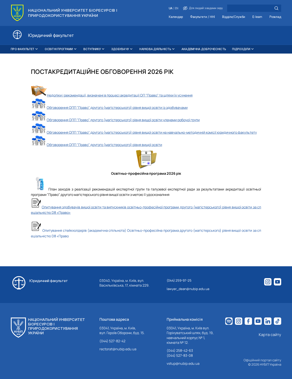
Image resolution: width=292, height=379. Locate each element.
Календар (176, 17)
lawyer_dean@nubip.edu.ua (188, 289)
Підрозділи (241, 49)
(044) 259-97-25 (179, 280)
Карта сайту (270, 334)
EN (176, 8)
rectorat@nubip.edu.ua (117, 349)
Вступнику (92, 49)
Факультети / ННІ (202, 17)
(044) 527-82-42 (112, 341)
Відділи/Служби (233, 17)
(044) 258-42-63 (180, 350)
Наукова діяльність (155, 49)
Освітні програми (59, 49)
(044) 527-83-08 (180, 355)
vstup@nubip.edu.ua (183, 363)
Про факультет (22, 49)
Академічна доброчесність (204, 49)
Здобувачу (120, 49)
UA (170, 8)
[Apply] (276, 8)
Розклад (275, 17)
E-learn (257, 17)
